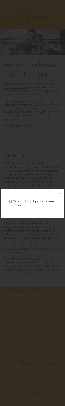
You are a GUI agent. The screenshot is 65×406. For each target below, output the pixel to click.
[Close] (60, 193)
